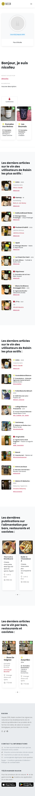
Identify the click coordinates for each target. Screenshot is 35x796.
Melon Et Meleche (22, 482)
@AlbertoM (16, 473)
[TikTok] (4, 731)
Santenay (19, 422)
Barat (17, 452)
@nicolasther (17, 384)
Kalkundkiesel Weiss (23, 213)
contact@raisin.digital (11, 757)
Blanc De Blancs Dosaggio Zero (21, 287)
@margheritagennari (20, 457)
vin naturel (22, 774)
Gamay (19, 197)
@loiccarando (17, 491)
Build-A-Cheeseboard (26, 559)
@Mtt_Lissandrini (18, 445)
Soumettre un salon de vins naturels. (16, 755)
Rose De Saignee (9, 658)
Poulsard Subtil (23, 227)
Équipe (3, 760)
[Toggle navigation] (31, 3)
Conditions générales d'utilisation (18, 760)
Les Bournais (22, 125)
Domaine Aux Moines (8, 125)
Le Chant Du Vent (24, 257)
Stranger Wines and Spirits (8, 677)
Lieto (19, 182)
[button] (17, 594)
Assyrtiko (26, 661)
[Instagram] (2, 731)
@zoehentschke (18, 429)
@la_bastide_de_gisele (21, 415)
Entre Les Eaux (21, 467)
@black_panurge (18, 399)
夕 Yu (19, 302)
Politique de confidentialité (10, 762)
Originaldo (19, 437)
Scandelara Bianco (23, 375)
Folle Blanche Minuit (23, 392)
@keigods (16, 190)
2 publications (10, 101)
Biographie (5, 83)
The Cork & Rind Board (8, 558)
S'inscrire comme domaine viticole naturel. (18, 752)
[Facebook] (7, 731)
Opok (17, 243)
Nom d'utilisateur (8, 75)
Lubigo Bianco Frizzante (20, 408)
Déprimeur (19, 271)
